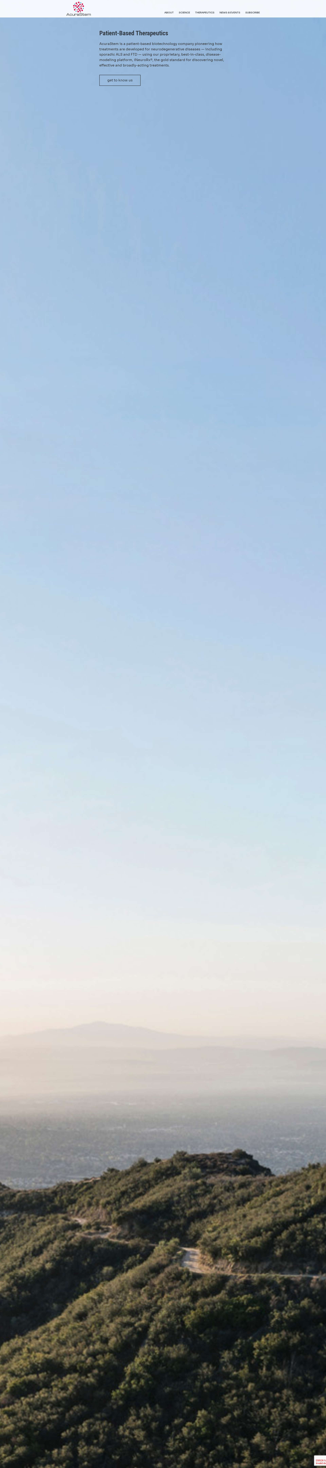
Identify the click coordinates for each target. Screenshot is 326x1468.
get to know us (120, 80)
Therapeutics (204, 12)
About (169, 12)
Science (184, 12)
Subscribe (252, 12)
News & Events (230, 12)
